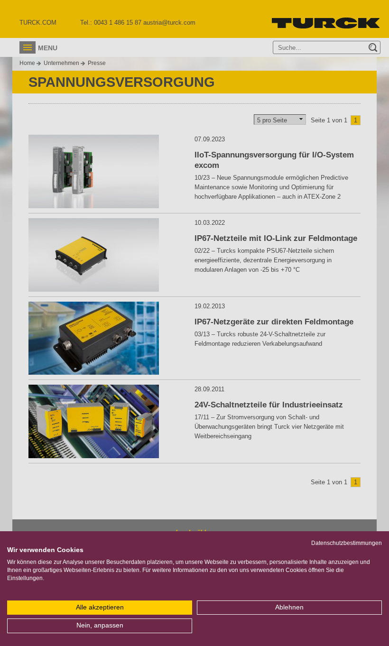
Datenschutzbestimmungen (346, 543)
